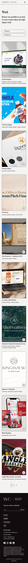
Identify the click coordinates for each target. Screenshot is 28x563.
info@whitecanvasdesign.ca (10, 532)
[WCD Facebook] (4, 543)
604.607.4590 (7, 535)
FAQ (5, 525)
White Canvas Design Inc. (17, 559)
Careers (6, 515)
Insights (6, 518)
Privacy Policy (14, 560)
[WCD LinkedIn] (14, 543)
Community (7, 522)
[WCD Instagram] (7, 543)
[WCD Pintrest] (10, 543)
